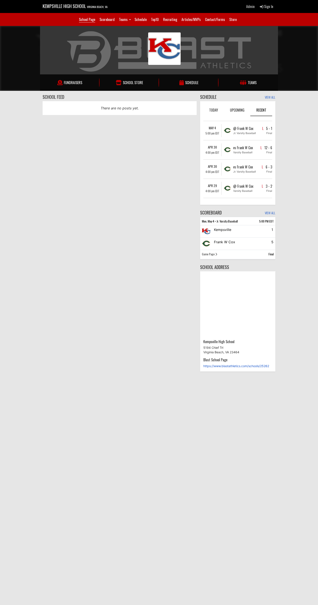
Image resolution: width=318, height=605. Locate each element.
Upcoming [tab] (237, 110)
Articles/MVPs (191, 19)
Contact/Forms (215, 19)
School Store (133, 82)
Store (233, 19)
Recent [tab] (261, 110)
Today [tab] (213, 110)
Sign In (268, 6)
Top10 (155, 19)
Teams (123, 19)
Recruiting (170, 19)
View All (270, 97)
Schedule (141, 19)
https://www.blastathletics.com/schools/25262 (236, 366)
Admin (250, 6)
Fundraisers (73, 82)
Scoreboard (107, 19)
